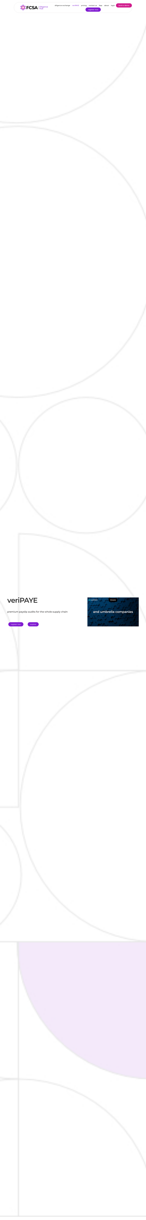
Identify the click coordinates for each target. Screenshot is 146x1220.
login (113, 5)
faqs (100, 5)
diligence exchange (62, 5)
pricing (84, 5)
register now (93, 10)
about (106, 5)
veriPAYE (75, 5)
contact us (93, 5)
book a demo (124, 5)
